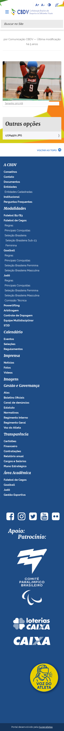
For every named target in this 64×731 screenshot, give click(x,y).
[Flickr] (55, 516)
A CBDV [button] (10, 165)
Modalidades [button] (15, 208)
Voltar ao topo (47, 150)
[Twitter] (33, 516)
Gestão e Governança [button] (21, 386)
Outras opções (23, 124)
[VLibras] (57, 5)
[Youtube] (44, 516)
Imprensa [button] (12, 356)
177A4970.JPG (13, 135)
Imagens (11, 379)
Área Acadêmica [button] (17, 473)
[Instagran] (21, 516)
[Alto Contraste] (49, 5)
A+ (37, 5)
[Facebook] (10, 516)
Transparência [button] (16, 434)
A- (43, 5)
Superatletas (46, 727)
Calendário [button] (13, 332)
